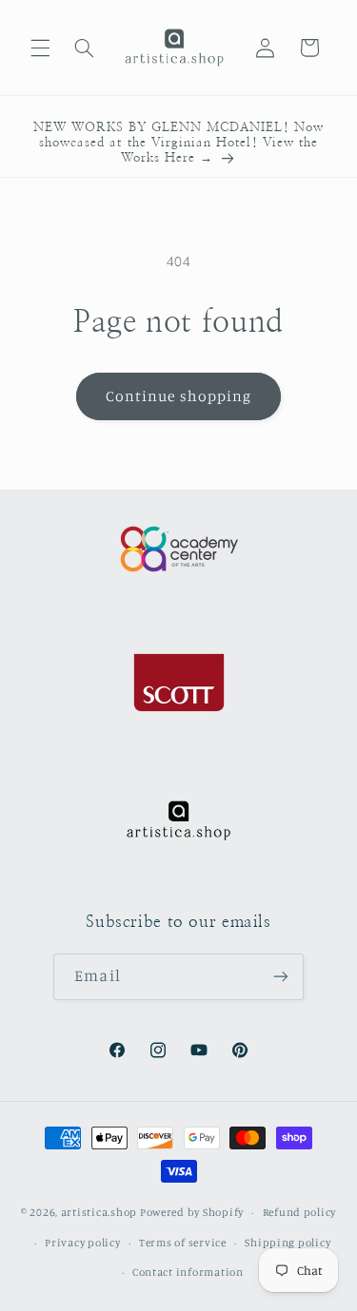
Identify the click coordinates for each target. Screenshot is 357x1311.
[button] (40, 47)
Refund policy (300, 1212)
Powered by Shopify (192, 1212)
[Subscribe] (280, 977)
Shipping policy (287, 1242)
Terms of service (183, 1242)
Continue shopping (178, 396)
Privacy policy (82, 1242)
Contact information (188, 1272)
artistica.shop (99, 1212)
